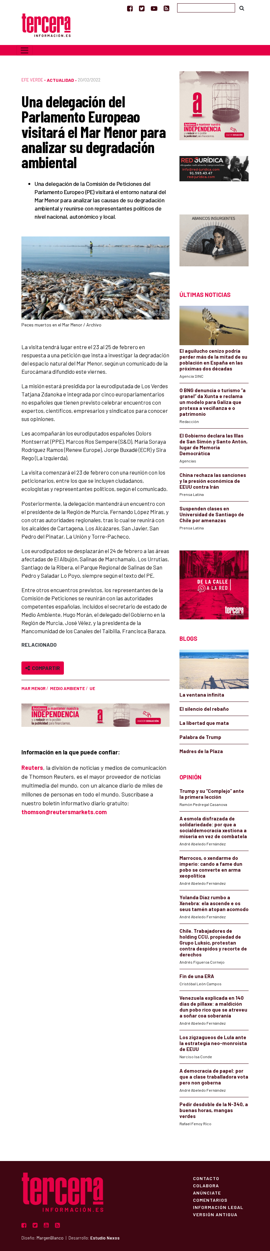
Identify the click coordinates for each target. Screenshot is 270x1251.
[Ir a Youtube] (154, 8)
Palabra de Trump (200, 737)
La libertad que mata (204, 723)
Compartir (45, 668)
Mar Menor (33, 688)
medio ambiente (67, 688)
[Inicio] (46, 24)
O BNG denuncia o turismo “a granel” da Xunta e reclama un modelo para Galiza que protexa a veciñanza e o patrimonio (212, 402)
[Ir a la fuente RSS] (166, 8)
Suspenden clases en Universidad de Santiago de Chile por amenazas (211, 514)
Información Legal (218, 1207)
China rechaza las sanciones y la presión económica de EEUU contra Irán (212, 481)
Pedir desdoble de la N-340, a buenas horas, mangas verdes (213, 1110)
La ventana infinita (201, 695)
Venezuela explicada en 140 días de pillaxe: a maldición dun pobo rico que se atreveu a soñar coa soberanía (213, 1006)
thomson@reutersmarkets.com (64, 811)
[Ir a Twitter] (142, 8)
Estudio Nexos (105, 1237)
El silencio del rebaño (204, 709)
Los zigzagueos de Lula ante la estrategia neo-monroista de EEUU (213, 1043)
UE (92, 688)
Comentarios (210, 1199)
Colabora (206, 1185)
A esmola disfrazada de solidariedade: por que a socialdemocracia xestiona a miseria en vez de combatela (213, 827)
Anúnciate (207, 1192)
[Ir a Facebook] (130, 8)
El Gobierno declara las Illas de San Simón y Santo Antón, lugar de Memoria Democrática (213, 444)
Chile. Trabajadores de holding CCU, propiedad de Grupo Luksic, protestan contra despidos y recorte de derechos (213, 942)
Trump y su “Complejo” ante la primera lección (211, 794)
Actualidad (60, 80)
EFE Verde (32, 79)
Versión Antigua (215, 1214)
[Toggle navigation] (24, 50)
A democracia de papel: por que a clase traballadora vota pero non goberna (213, 1076)
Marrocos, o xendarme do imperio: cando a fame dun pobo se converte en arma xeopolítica (210, 867)
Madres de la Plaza (201, 751)
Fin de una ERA (196, 976)
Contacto (206, 1178)
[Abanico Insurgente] (214, 241)
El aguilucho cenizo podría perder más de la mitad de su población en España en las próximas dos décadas (213, 359)
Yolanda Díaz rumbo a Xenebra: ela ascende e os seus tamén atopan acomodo (214, 903)
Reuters (32, 767)
